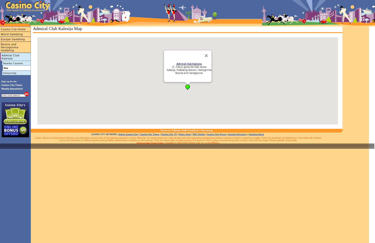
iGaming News (256, 134)
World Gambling (12, 34)
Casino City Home (13, 29)
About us (165, 130)
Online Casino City (128, 134)
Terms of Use (143, 142)
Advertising (207, 130)
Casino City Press (216, 134)
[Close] (206, 55)
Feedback (193, 130)
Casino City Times (149, 134)
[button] (187, 87)
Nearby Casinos (13, 63)
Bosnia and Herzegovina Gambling (9, 47)
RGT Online (199, 134)
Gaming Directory (237, 134)
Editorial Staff (179, 130)
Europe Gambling (13, 39)
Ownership (9, 73)
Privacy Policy (157, 142)
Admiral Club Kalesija (11, 57)
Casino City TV (169, 134)
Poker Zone (185, 134)
